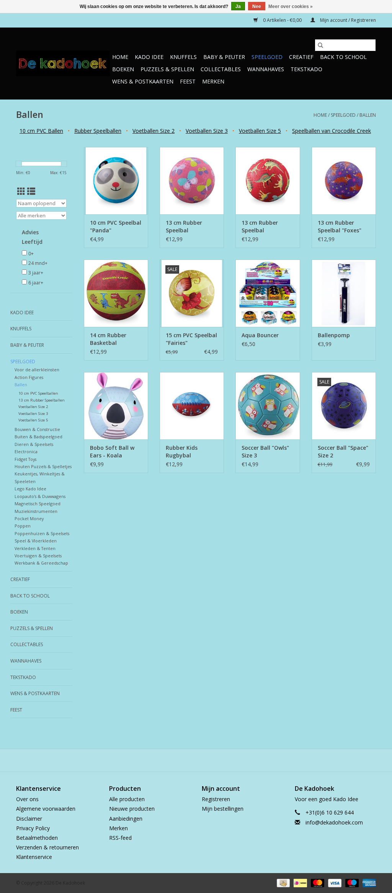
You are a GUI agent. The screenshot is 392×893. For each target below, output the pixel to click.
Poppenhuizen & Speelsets (42, 533)
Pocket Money (29, 518)
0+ (31, 253)
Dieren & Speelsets (34, 444)
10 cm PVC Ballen (41, 130)
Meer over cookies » (290, 6)
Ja (238, 6)
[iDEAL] (299, 883)
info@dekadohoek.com (334, 822)
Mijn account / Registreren (347, 20)
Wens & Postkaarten (142, 81)
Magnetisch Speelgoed (37, 503)
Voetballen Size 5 (260, 130)
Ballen (367, 115)
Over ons (27, 799)
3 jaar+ (35, 272)
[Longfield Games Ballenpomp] (344, 293)
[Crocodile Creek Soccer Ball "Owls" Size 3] (267, 405)
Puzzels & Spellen (167, 69)
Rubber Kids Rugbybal (182, 451)
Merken (213, 81)
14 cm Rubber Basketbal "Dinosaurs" (108, 339)
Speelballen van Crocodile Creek (331, 130)
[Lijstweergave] (31, 191)
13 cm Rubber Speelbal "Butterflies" (184, 226)
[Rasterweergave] (21, 191)
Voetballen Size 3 (207, 130)
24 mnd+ (37, 263)
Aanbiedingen (125, 818)
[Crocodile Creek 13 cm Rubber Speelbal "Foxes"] (344, 180)
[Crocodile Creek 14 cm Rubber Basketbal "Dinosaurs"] (116, 293)
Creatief (301, 56)
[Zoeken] (320, 45)
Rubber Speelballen (97, 130)
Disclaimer (29, 818)
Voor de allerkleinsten (37, 369)
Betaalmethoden (37, 837)
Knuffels (183, 56)
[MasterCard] (316, 883)
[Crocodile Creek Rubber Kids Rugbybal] (192, 405)
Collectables (221, 69)
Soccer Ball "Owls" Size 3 (265, 451)
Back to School (343, 56)
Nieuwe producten (132, 808)
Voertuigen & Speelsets (38, 555)
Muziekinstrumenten (36, 511)
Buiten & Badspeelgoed (38, 436)
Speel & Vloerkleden (36, 541)
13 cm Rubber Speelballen (41, 400)
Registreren (216, 799)
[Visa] (334, 883)
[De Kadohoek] (63, 63)
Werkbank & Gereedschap (41, 563)
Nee (256, 6)
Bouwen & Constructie (37, 429)
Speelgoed (267, 56)
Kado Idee (149, 56)
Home (120, 56)
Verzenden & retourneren (47, 847)
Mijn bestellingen (222, 808)
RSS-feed (120, 837)
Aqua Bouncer (260, 335)
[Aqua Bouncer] (267, 293)
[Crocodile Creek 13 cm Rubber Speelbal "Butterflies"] (192, 180)
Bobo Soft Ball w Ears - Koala (112, 451)
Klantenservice (34, 856)
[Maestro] (351, 883)
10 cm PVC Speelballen (38, 393)
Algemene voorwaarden (45, 808)
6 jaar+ (35, 282)
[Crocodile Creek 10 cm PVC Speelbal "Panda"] (116, 180)
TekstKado (306, 69)
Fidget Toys (25, 459)
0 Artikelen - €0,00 (282, 20)
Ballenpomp (334, 335)
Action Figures (29, 377)
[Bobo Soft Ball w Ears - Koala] (116, 405)
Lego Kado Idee (30, 488)
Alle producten (127, 799)
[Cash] (282, 883)
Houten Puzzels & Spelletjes (43, 466)
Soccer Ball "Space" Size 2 (343, 451)
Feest (188, 81)
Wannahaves (265, 69)
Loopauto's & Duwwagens (40, 496)
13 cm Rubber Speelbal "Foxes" (339, 226)
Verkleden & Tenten (35, 548)
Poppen (23, 526)
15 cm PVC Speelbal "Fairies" (191, 338)
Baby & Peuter (224, 56)
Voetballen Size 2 (153, 130)
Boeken (123, 69)
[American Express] (368, 883)
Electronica (26, 451)
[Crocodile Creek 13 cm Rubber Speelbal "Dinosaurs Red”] (267, 180)
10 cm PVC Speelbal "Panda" (115, 226)
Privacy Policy (33, 828)
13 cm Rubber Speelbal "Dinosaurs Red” (263, 226)
